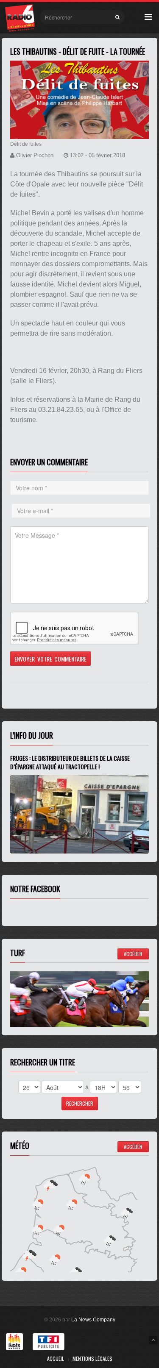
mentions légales (92, 1358)
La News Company (93, 1320)
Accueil (55, 1358)
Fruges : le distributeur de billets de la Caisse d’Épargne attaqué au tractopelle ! (70, 762)
